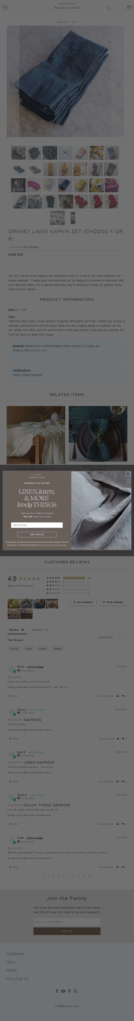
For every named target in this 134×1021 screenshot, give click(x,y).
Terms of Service (60, 545)
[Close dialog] (128, 474)
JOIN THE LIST (37, 534)
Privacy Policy (46, 545)
